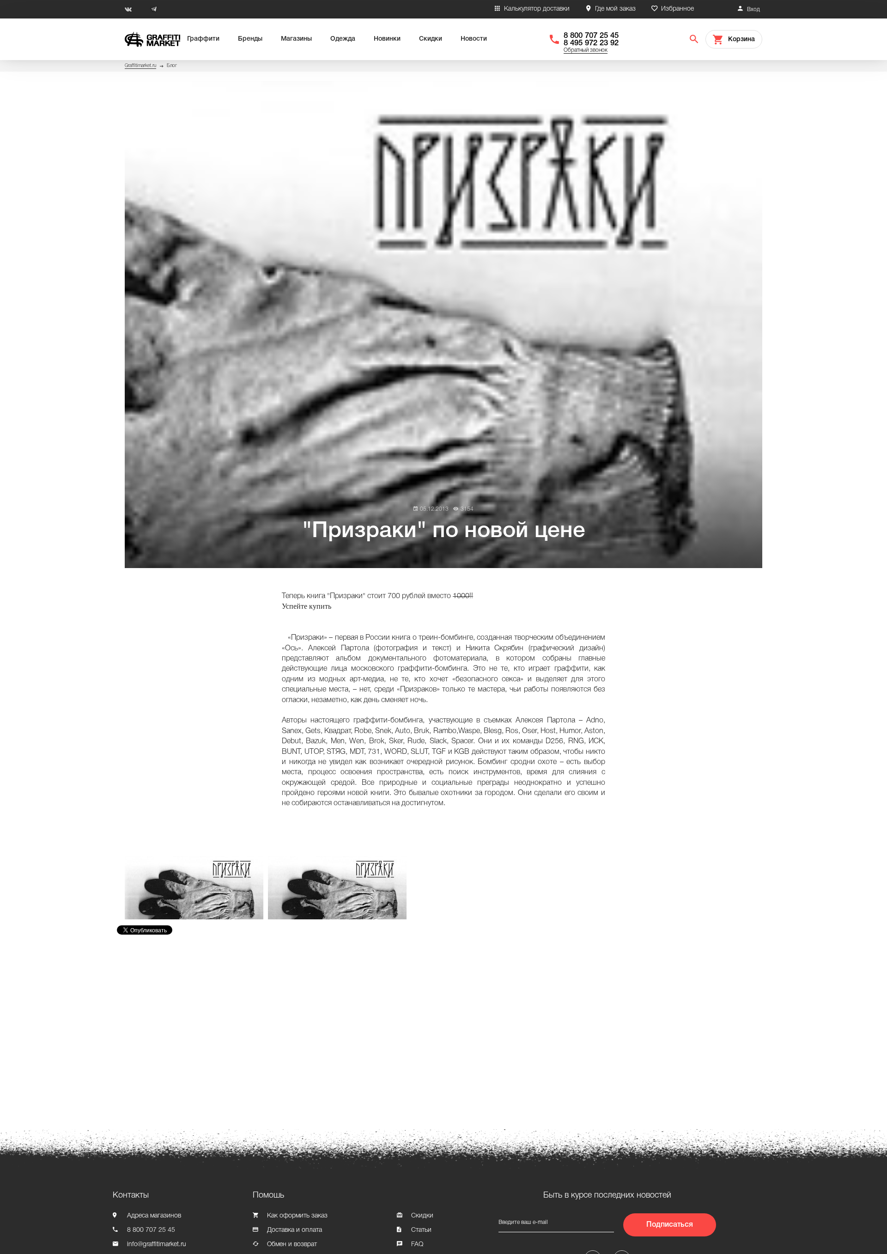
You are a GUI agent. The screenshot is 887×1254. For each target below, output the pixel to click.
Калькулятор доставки (537, 9)
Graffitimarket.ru (140, 66)
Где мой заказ (615, 9)
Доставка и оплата (294, 1230)
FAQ (417, 1245)
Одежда (342, 39)
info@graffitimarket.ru (156, 1245)
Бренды (250, 39)
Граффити (203, 39)
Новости (474, 39)
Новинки (387, 39)
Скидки (430, 39)
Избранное (677, 9)
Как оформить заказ (297, 1216)
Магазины (296, 39)
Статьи (421, 1230)
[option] (196, 887)
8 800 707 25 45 (591, 35)
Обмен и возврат (292, 1245)
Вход (753, 9)
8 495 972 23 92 (591, 43)
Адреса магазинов (154, 1216)
